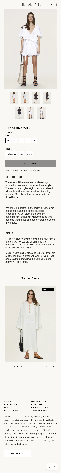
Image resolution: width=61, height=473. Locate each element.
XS (8, 141)
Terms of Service (40, 410)
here (13, 222)
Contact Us (10, 404)
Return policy (38, 401)
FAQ (6, 407)
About (7, 401)
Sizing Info (37, 404)
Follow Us (17, 453)
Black (21, 154)
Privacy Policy (12, 410)
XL (35, 141)
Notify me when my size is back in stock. (23, 170)
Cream (29, 154)
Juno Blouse (12, 197)
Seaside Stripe (11, 154)
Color (8, 149)
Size (7, 136)
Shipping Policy (39, 407)
